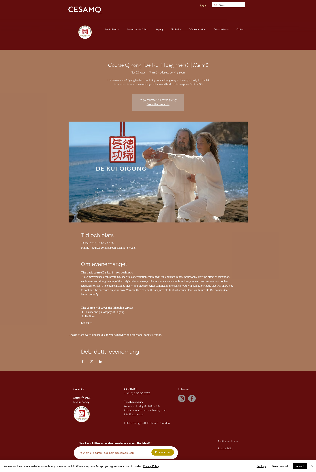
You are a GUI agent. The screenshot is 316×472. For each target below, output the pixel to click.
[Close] (311, 466)
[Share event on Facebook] (82, 361)
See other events (158, 104)
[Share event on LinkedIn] (100, 361)
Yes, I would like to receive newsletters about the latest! (114, 443)
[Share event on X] (91, 361)
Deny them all (280, 466)
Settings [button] (261, 466)
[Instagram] (181, 398)
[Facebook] (192, 398)
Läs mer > (87, 322)
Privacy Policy (151, 466)
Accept (300, 466)
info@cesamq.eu (134, 414)
